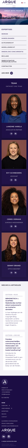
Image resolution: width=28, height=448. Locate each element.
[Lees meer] (11, 73)
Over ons (5, 405)
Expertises (5, 411)
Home (3, 402)
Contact (4, 416)
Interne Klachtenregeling (10, 426)
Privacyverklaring (8, 423)
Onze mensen (6, 408)
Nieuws (4, 414)
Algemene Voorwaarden (10, 421)
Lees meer (5, 73)
